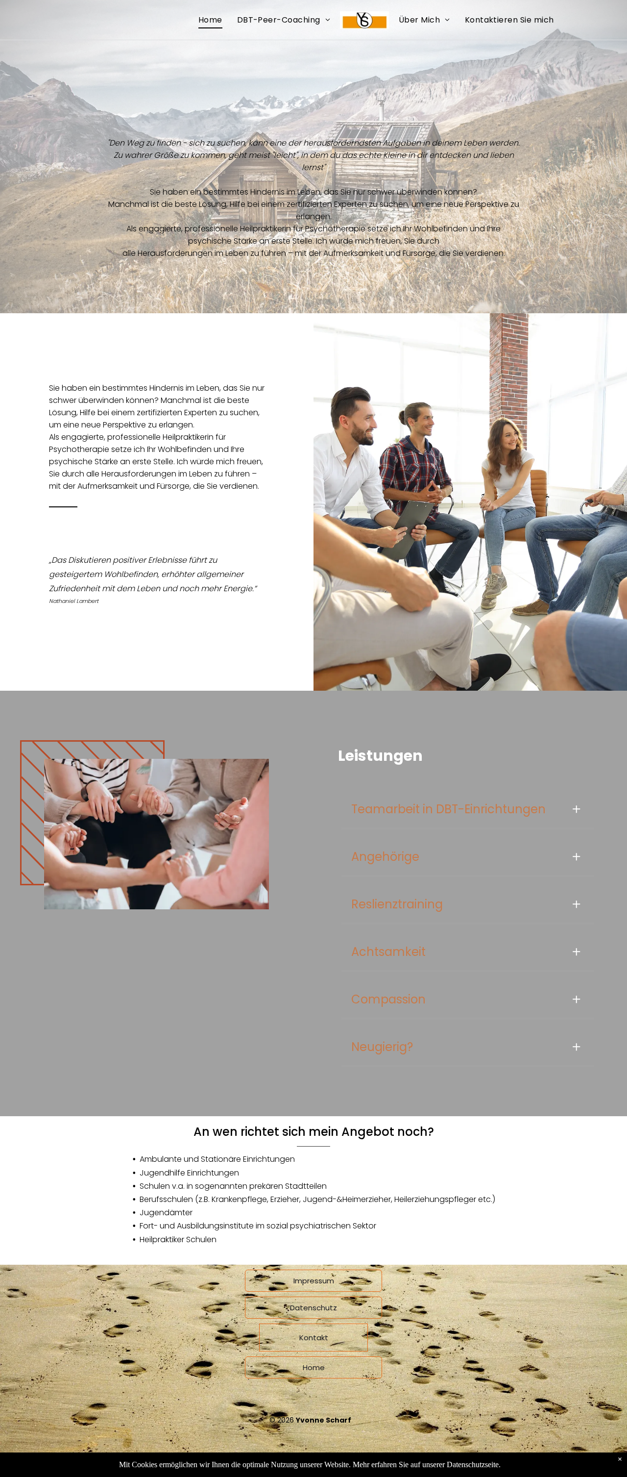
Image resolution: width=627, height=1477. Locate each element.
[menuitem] (210, 20)
